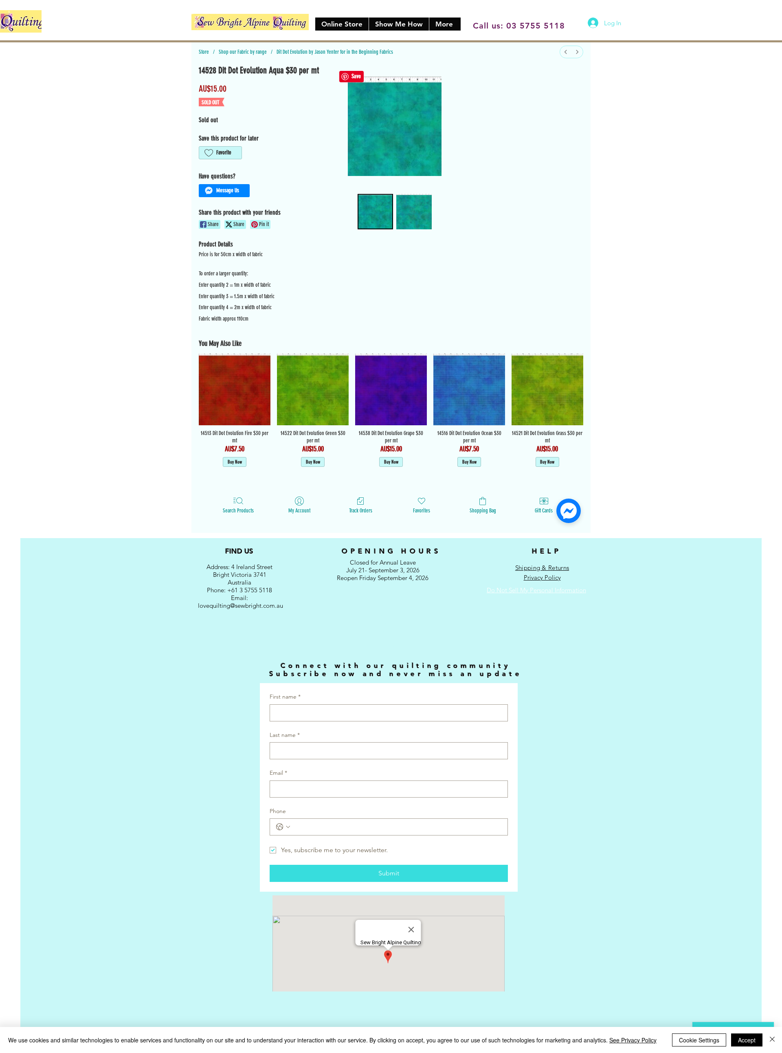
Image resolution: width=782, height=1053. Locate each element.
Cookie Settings (699, 1040)
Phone (278, 811)
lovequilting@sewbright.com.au (240, 605)
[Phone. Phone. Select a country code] (283, 827)
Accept (747, 1040)
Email (278, 772)
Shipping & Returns (542, 568)
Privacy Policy (542, 577)
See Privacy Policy (633, 1040)
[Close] (772, 1039)
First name (285, 696)
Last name (285, 735)
